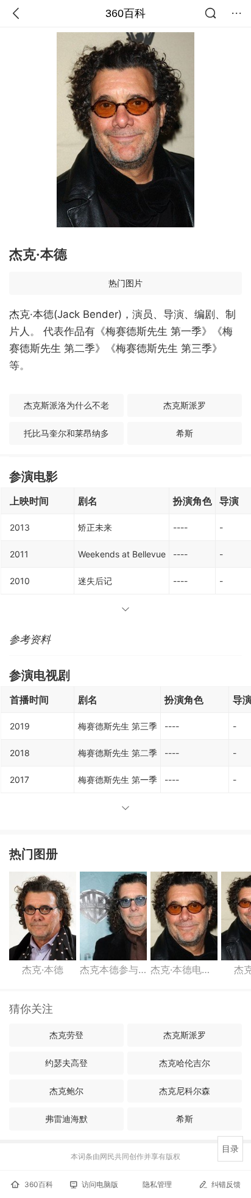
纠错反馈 (226, 1184)
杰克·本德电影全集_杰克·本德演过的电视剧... (183, 969)
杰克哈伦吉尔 (184, 1063)
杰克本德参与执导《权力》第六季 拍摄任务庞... (113, 969)
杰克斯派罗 (184, 405)
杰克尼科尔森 (184, 1091)
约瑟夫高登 (66, 1063)
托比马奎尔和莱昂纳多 (66, 433)
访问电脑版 (100, 1184)
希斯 (184, 433)
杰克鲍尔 (66, 1091)
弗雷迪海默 (66, 1119)
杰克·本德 (42, 969)
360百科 (125, 13)
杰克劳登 (66, 1035)
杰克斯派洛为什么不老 (66, 405)
